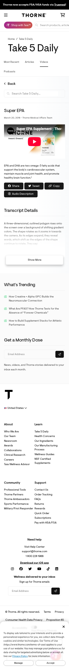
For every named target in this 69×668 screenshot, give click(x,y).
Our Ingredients (43, 441)
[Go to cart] (62, 15)
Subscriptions (42, 517)
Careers (9, 459)
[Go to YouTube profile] (39, 569)
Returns (39, 503)
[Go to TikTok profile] (48, 569)
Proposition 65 (55, 619)
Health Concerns (44, 436)
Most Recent (11, 62)
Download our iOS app (34, 563)
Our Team (10, 436)
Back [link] (12, 84)
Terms (47, 611)
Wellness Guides (44, 454)
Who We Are (11, 431)
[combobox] (15, 408)
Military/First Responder (18, 508)
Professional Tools (15, 489)
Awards (8, 445)
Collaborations (13, 450)
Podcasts (9, 71)
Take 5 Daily (26, 39)
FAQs (37, 499)
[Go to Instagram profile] (12, 569)
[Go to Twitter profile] (30, 569)
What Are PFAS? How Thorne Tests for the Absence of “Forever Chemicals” (34, 310)
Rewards (39, 508)
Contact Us (41, 489)
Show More (34, 259)
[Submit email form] (59, 354)
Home (11, 39)
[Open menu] (5, 15)
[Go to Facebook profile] (21, 569)
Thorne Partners (13, 494)
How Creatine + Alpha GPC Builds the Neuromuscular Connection (31, 298)
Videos (44, 62)
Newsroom (10, 441)
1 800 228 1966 (35, 556)
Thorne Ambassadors (17, 499)
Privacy (59, 611)
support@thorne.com (34, 551)
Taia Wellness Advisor (17, 464)
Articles (29, 62)
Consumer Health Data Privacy (23, 619)
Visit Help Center (34, 546)
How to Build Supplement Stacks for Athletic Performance (35, 322)
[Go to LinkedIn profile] (56, 569)
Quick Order (41, 513)
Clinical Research (14, 454)
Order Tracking (43, 494)
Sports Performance (16, 503)
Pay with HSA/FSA (45, 522)
